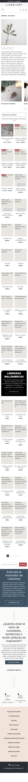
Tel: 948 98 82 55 (14, 716)
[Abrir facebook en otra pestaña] (5, 674)
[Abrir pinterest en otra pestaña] (22, 674)
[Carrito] (26, 10)
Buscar (22, 564)
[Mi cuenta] (23, 10)
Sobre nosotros (14, 725)
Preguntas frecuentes (14, 711)
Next (25, 108)
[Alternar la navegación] (2, 9)
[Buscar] (21, 10)
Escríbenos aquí (14, 602)
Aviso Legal (14, 729)
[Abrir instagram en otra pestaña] (14, 674)
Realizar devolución (14, 742)
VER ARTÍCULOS (14, 391)
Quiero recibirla (14, 662)
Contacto (14, 720)
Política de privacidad (14, 734)
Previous (21, 108)
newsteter (17, 1)
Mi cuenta (14, 756)
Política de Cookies (14, 747)
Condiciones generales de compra (14, 738)
